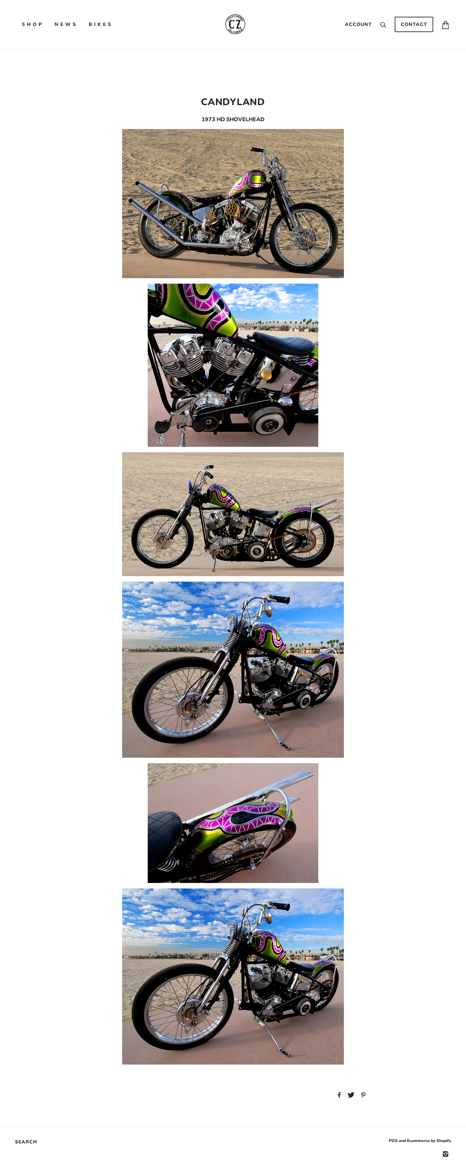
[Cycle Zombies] (235, 24)
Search (26, 1142)
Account (358, 24)
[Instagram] (445, 1154)
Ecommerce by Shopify (429, 1140)
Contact (414, 24)
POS (393, 1140)
